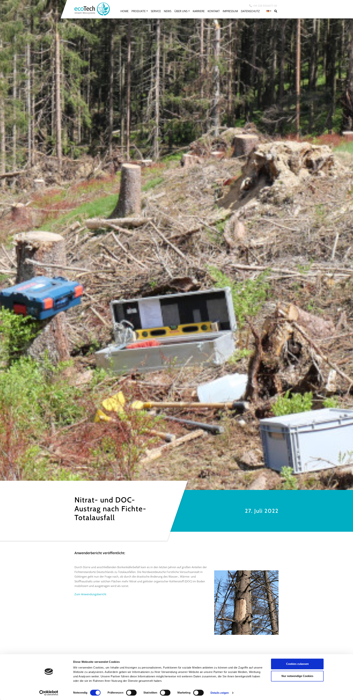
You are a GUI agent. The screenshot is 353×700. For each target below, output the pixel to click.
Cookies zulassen (297, 663)
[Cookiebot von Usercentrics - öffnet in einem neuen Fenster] (49, 693)
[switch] (131, 693)
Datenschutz (250, 11)
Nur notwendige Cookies (297, 676)
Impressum (230, 11)
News (167, 11)
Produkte (138, 11)
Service (156, 11)
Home (124, 11)
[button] (269, 11)
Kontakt (214, 11)
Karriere (199, 11)
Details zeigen (220, 692)
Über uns (181, 11)
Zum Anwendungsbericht (90, 594)
